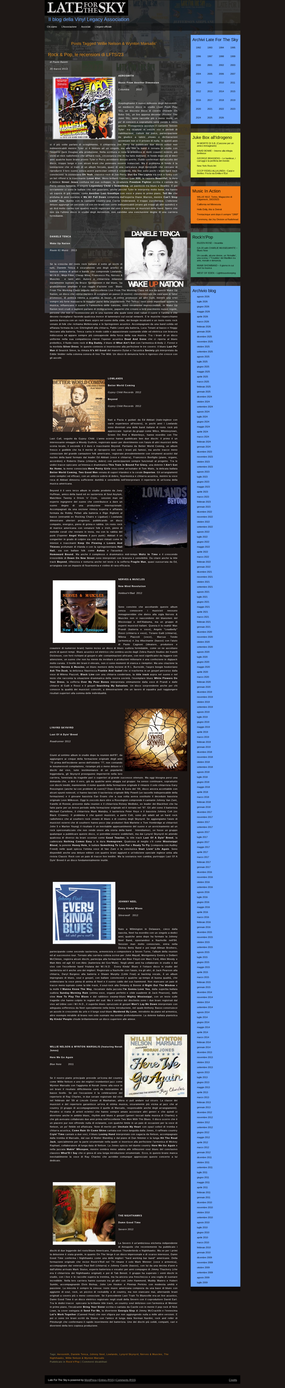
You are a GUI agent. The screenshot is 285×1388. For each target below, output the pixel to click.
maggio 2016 (203, 907)
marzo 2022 (203, 557)
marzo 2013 (203, 1097)
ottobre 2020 (203, 642)
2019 (232, 100)
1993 (209, 47)
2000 (198, 65)
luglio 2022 (202, 537)
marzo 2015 (203, 977)
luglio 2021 (202, 597)
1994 (221, 47)
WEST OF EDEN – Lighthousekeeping (216, 273)
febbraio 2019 (204, 742)
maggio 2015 (203, 967)
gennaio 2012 (204, 1152)
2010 (221, 82)
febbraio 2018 (204, 802)
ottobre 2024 (203, 401)
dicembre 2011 (204, 1157)
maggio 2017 (203, 847)
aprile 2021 (202, 612)
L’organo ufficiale (103, 26)
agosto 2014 (203, 1012)
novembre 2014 (205, 997)
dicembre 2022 (204, 511)
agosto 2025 (203, 356)
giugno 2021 (203, 602)
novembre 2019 (205, 697)
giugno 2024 (203, 421)
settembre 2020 (205, 647)
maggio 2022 (203, 547)
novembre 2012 (205, 1117)
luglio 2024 (202, 416)
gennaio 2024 (204, 446)
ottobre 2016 (203, 882)
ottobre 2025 (203, 346)
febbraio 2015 (204, 982)
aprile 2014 (202, 1032)
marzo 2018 (203, 797)
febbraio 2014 (204, 1042)
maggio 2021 (203, 607)
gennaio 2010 (204, 1252)
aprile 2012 (202, 1142)
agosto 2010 (203, 1222)
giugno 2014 (203, 1022)
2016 (198, 100)
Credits (233, 1380)
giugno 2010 (203, 1232)
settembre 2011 (205, 1167)
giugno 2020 (203, 662)
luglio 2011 (202, 1172)
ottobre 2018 (203, 762)
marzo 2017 (203, 857)
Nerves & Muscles (151, 1354)
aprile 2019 (202, 732)
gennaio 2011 (203, 1197)
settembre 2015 (205, 947)
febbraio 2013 (204, 1102)
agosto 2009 (203, 1277)
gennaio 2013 (204, 1107)
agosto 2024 (203, 411)
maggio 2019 (203, 727)
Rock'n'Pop (73, 1361)
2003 (232, 65)
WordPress (90, 1380)
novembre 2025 (205, 341)
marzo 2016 (203, 917)
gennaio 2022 (204, 567)
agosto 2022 (203, 532)
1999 (232, 56)
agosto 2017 (203, 832)
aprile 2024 (202, 431)
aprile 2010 (202, 1237)
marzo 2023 (203, 496)
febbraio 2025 (204, 386)
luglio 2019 (202, 717)
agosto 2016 (203, 892)
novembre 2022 (205, 516)
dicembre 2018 (204, 752)
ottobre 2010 (203, 1212)
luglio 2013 (202, 1077)
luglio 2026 (202, 301)
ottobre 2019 (203, 702)
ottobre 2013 (203, 1062)
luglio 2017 (202, 837)
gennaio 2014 (204, 1047)
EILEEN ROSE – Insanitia (210, 243)
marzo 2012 (203, 1147)
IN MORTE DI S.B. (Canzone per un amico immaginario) (215, 144)
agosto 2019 (203, 712)
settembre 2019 (205, 707)
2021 (209, 109)
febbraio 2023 (204, 501)
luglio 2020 (202, 657)
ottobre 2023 (203, 461)
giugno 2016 (203, 902)
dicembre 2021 (204, 572)
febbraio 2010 (204, 1247)
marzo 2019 (203, 737)
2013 (209, 91)
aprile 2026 (202, 316)
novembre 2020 (205, 637)
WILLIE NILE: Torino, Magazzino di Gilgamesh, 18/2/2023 (214, 198)
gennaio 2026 (204, 331)
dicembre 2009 (204, 1257)
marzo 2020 (203, 677)
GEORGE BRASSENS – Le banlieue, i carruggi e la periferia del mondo (216, 159)
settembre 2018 (205, 767)
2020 (198, 109)
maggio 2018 (203, 787)
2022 (221, 109)
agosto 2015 (203, 952)
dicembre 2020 (204, 632)
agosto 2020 (203, 652)
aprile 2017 (202, 852)
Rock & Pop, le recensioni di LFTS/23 (86, 54)
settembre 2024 (205, 406)
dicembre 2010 (204, 1202)
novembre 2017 (205, 817)
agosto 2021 (203, 592)
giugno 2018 (203, 782)
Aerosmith (63, 1354)
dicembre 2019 (204, 692)
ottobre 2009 (203, 1267)
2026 (221, 117)
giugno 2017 (203, 842)
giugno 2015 (203, 962)
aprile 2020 (202, 672)
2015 (232, 91)
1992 (198, 47)
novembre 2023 (205, 456)
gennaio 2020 (204, 687)
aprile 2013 (202, 1092)
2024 (198, 117)
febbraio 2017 (204, 862)
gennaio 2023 (204, 506)
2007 (232, 74)
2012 (198, 91)
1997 (209, 56)
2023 (232, 109)
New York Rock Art (206, 166)
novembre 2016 (205, 877)
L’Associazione (69, 26)
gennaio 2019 (204, 747)
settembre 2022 (205, 527)
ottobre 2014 (203, 1002)
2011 (232, 82)
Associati (85, 26)
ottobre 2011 (203, 1162)
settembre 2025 (205, 351)
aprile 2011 (202, 1187)
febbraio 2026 (204, 326)
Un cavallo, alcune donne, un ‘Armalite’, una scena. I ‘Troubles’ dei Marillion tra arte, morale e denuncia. (216, 258)
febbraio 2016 (204, 922)
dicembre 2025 (204, 336)
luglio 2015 (202, 957)
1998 (221, 56)
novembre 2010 (205, 1207)
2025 (209, 117)
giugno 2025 (203, 366)
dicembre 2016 (204, 872)
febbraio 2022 (204, 562)
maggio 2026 (203, 311)
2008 (198, 82)
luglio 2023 (202, 476)
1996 (198, 56)
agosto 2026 (203, 296)
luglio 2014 (202, 1017)
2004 (198, 74)
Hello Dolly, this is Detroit (209, 209)
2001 (209, 65)
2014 (221, 91)
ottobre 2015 (203, 942)
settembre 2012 (205, 1127)
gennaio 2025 (204, 391)
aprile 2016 (202, 912)
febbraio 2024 (204, 441)
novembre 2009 (205, 1262)
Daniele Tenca (79, 1354)
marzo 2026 (203, 321)
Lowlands (112, 1354)
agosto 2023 (203, 471)
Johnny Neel (97, 1354)
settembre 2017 (205, 827)
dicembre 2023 (204, 451)
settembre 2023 (205, 466)
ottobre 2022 (203, 521)
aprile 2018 (202, 792)
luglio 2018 (202, 777)
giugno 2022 (203, 542)
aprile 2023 (202, 491)
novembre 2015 (205, 937)
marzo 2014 (203, 1037)
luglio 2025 (202, 361)
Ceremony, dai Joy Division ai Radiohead (217, 219)
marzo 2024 (203, 436)
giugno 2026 (203, 306)
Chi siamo (52, 26)
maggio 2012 (203, 1137)
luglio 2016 (202, 897)
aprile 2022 (202, 552)
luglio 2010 (202, 1227)
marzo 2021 (203, 617)
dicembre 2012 (204, 1112)
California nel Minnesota (209, 204)
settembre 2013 (205, 1067)
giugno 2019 (203, 722)
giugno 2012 (203, 1132)
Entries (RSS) (106, 1380)
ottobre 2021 (203, 582)
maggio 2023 (203, 486)
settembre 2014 (205, 1007)
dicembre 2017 (204, 812)
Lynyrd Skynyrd (129, 1354)
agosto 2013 (203, 1072)
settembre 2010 (205, 1217)
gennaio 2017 (204, 867)
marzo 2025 (203, 381)
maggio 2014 (203, 1027)
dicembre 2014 (204, 992)
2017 (209, 100)
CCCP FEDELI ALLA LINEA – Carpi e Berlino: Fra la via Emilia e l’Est (215, 172)
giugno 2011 (203, 1177)
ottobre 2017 (203, 822)
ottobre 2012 (203, 1122)
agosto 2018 (203, 772)
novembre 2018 (205, 757)
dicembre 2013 (204, 1052)
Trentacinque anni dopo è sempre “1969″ (217, 214)
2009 (209, 82)
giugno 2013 (203, 1082)
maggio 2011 (203, 1182)
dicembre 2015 (204, 932)
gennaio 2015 (204, 987)
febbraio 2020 (204, 682)
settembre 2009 (205, 1272)
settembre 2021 (205, 587)
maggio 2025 (203, 371)
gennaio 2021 (204, 627)
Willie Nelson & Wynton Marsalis (85, 1358)
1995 (232, 47)
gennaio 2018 (204, 807)
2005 (209, 74)
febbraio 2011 (204, 1192)
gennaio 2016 (204, 927)
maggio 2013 (203, 1087)
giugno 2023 (203, 481)
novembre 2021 (205, 577)
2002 (221, 65)
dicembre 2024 (204, 396)
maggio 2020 (203, 667)
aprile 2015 (202, 972)
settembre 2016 (205, 887)
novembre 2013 (205, 1057)
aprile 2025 (202, 376)
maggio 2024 (203, 426)
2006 (221, 74)
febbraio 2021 (204, 622)
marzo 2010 (203, 1242)
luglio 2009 (202, 1282)
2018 (221, 100)
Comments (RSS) (126, 1380)
